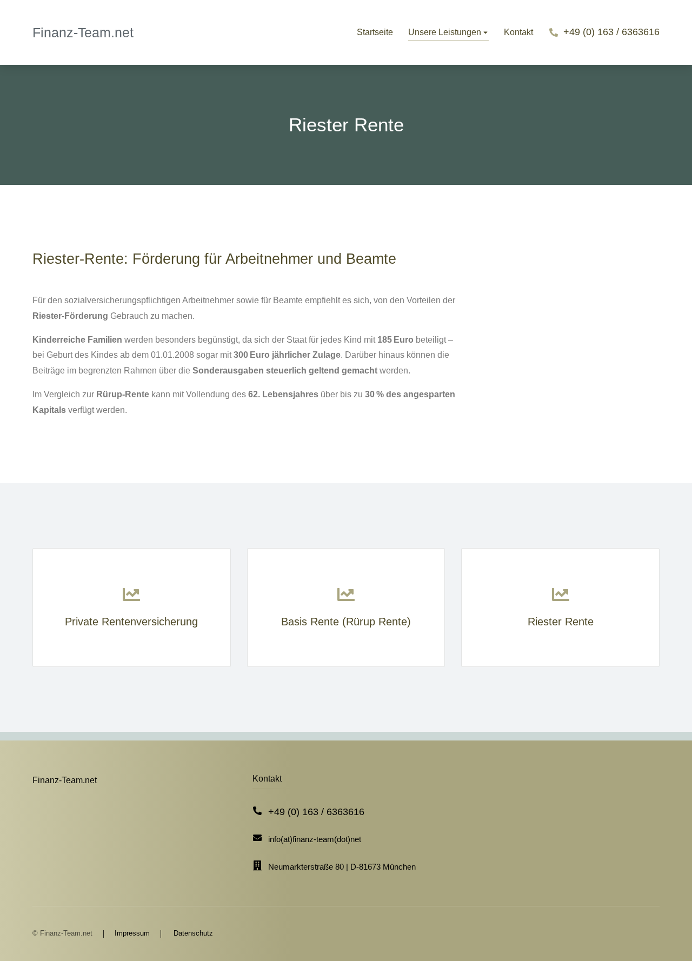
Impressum (132, 933)
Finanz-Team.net (83, 32)
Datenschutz (193, 933)
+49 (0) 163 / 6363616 (611, 31)
